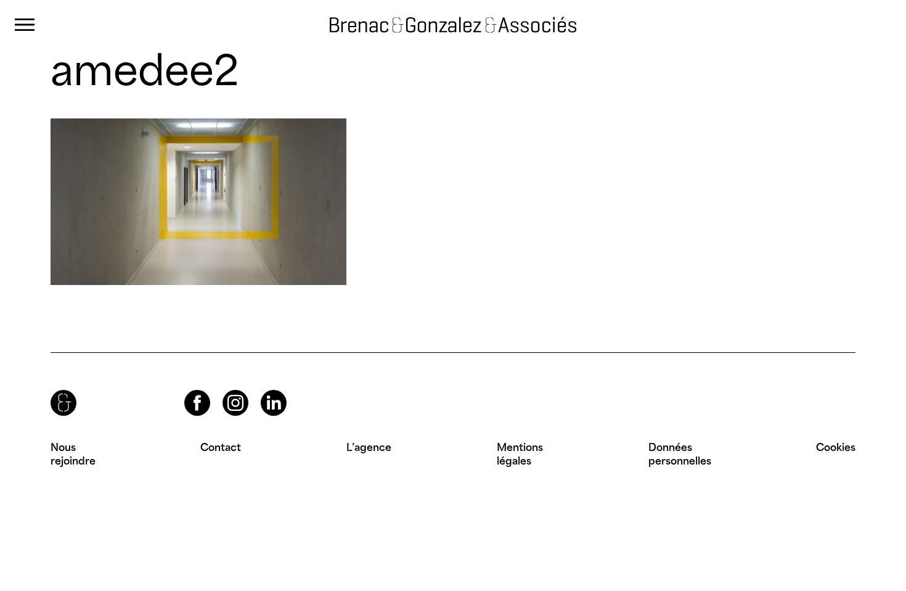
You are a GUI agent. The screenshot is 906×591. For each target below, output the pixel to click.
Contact (220, 447)
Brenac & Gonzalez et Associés (441, 14)
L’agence (368, 447)
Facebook (186, 390)
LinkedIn (262, 390)
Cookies (835, 447)
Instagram (224, 390)
